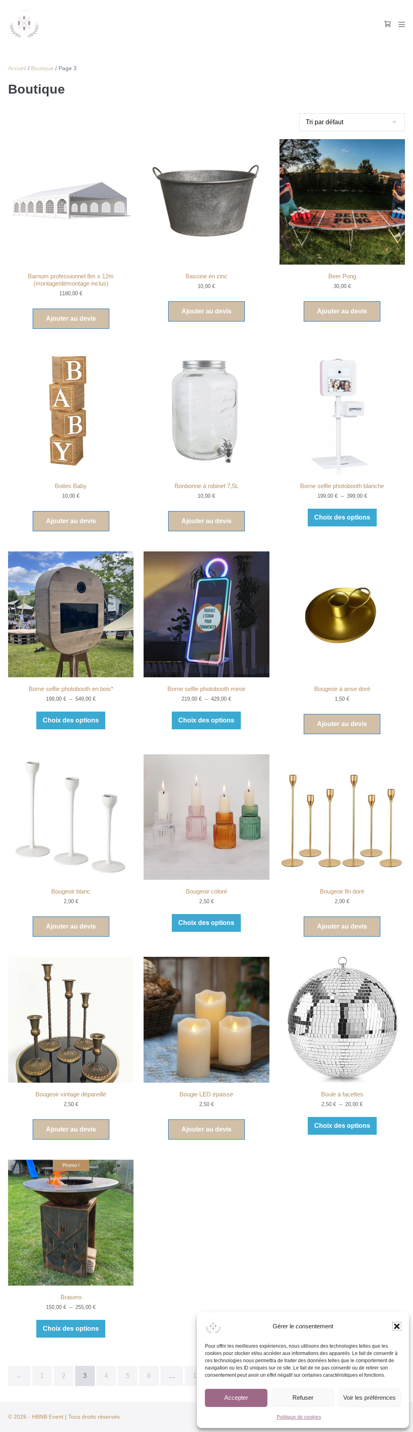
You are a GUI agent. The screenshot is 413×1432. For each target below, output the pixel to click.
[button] (397, 1326)
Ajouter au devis (71, 318)
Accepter (236, 1397)
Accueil (17, 68)
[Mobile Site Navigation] (401, 24)
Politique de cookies (299, 1417)
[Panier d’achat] (387, 24)
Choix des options (342, 517)
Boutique (42, 68)
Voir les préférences (369, 1397)
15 (196, 1375)
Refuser (302, 1397)
